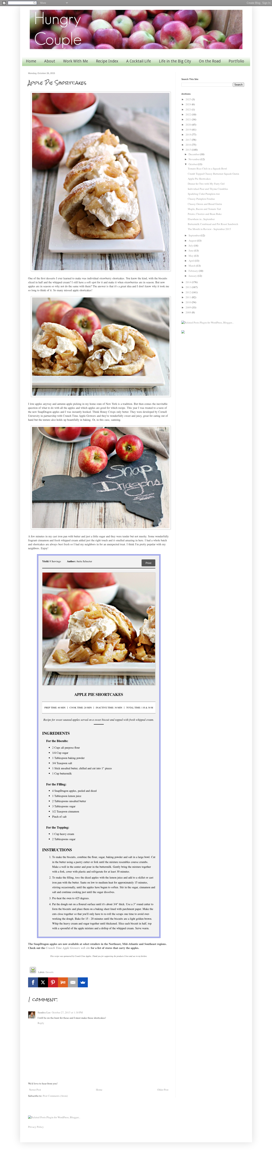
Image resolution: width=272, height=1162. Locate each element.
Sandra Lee (44, 1012)
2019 (189, 129)
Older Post (162, 1089)
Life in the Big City (175, 61)
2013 (189, 287)
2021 (189, 119)
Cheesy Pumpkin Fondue (201, 199)
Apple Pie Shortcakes (199, 178)
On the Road (210, 61)
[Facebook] (33, 982)
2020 (189, 124)
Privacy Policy (36, 1127)
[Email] (73, 982)
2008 (189, 312)
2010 (189, 302)
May (191, 255)
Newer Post (35, 1089)
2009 (189, 307)
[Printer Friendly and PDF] (33, 970)
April (192, 260)
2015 (189, 149)
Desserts (50, 972)
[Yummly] (63, 982)
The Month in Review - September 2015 (209, 229)
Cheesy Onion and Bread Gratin (205, 204)
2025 (189, 99)
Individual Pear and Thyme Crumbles (208, 189)
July (191, 245)
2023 (189, 109)
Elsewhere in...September (201, 219)
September (195, 235)
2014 (189, 282)
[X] (43, 982)
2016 (189, 144)
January (193, 276)
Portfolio (236, 61)
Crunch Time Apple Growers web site (68, 948)
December (194, 154)
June (191, 250)
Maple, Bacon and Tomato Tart (204, 209)
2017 (189, 139)
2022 (189, 114)
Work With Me (75, 61)
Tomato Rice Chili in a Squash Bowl (207, 168)
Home (31, 61)
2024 (189, 104)
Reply (41, 1023)
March (192, 265)
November (194, 159)
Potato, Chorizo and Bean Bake (205, 214)
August (193, 240)
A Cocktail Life (138, 61)
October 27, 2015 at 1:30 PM (67, 1012)
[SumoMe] (83, 982)
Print (148, 563)
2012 (189, 292)
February (194, 271)
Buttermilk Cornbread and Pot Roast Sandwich (213, 224)
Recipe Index (107, 61)
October (193, 164)
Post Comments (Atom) (55, 1096)
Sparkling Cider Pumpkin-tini (204, 194)
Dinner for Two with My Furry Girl (206, 183)
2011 (189, 297)
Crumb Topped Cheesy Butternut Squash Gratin (213, 173)
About (49, 61)
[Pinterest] (53, 982)
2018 (189, 134)
